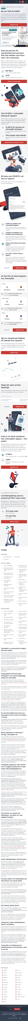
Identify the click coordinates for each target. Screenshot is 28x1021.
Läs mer (5, 42)
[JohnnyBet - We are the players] (2, 2)
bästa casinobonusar (18, 847)
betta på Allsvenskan (14, 883)
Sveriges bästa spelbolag (12, 739)
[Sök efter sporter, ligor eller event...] (16, 2)
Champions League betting (15, 927)
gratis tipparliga (6, 870)
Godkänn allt (17, 1009)
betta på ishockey (10, 789)
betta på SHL (22, 916)
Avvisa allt (11, 1009)
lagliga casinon (10, 699)
